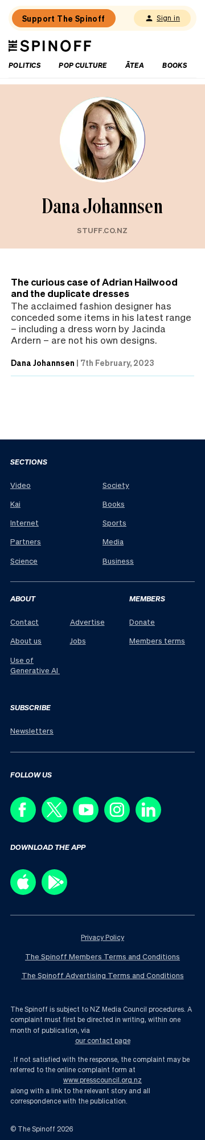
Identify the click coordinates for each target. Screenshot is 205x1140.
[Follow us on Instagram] (120, 819)
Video (20, 485)
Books (174, 65)
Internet (24, 522)
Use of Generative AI (35, 665)
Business (118, 560)
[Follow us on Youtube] (88, 819)
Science (24, 560)
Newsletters (32, 730)
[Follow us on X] (57, 819)
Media (113, 541)
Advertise (87, 621)
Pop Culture (82, 65)
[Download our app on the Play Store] (57, 892)
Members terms (157, 640)
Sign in (168, 18)
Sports (114, 522)
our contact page (102, 1040)
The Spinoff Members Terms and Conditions (102, 956)
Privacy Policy (102, 937)
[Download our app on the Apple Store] (26, 892)
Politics (24, 65)
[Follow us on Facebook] (26, 819)
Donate (142, 621)
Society (115, 485)
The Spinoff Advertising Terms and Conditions (103, 975)
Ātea (135, 65)
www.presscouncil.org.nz (102, 1080)
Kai (15, 503)
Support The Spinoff (63, 18)
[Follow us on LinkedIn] (151, 819)
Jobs (78, 640)
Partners (25, 541)
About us (26, 640)
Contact (24, 621)
